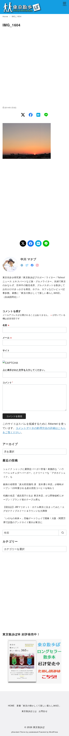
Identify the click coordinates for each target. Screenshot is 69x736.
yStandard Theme (18, 732)
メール (7, 337)
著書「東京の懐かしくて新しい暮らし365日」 (39, 705)
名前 (6, 325)
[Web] (21, 265)
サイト (6, 350)
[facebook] (32, 265)
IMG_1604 (16, 16)
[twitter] (27, 265)
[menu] (64, 3)
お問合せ (43, 711)
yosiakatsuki (33, 732)
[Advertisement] (34, 67)
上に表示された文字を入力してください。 (25, 369)
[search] (62, 533)
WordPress (53, 732)
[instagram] (37, 265)
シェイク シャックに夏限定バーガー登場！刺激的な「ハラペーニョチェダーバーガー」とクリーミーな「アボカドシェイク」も (34, 472)
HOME (11, 705)
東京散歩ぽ (39, 727)
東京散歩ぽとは (29, 711)
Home (6, 16)
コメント (8, 382)
